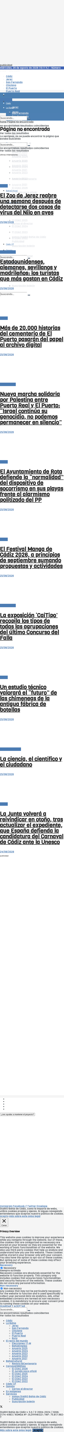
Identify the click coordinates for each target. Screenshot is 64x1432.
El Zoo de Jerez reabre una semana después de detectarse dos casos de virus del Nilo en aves (30, 204)
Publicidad (12, 1104)
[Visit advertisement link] (7, 104)
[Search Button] (29, 145)
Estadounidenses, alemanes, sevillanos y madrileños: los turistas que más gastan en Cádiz (31, 270)
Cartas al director (10, 749)
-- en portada (8, 252)
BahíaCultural (12, 190)
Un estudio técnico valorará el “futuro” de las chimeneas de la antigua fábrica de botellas (28, 698)
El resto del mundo (17, 1341)
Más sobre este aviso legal (15, 1430)
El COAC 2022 (20, 1381)
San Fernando (20, 1328)
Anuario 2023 (20, 1353)
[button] (17, 1114)
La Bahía (11, 1323)
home (3, 122)
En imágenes (13, 1391)
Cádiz (9, 1320)
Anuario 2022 (20, 1356)
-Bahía (4, 186)
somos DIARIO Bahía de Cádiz (29, 1396)
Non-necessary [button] (9, 1285)
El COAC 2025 (20, 220)
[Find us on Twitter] (1, 1407)
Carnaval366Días (16, 1366)
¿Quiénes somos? (16, 1099)
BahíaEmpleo (19, 1346)
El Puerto (17, 1333)
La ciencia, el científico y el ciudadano (31, 761)
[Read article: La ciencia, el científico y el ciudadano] (32, 734)
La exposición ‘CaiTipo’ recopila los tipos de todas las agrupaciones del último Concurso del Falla (29, 626)
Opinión (9, 219)
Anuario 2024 (20, 156)
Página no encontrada (20, 122)
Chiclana (17, 1331)
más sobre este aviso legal (24, 1216)
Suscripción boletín (23, 285)
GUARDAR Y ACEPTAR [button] (12, 1306)
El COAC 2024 (20, 1376)
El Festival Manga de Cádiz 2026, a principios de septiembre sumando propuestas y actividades (31, 557)
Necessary (10, 1268)
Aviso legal (12, 1106)
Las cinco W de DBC (17, 1101)
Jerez (15, 1325)
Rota (14, 1338)
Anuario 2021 (19, 1358)
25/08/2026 (7, 222)
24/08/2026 (7, 851)
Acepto (37, 1430)
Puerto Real (19, 1336)
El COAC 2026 (20, 188)
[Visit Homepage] (31, 87)
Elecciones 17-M (21, 1343)
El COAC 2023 (20, 1379)
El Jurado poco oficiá (24, 1371)
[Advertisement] (32, 32)
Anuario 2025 (20, 152)
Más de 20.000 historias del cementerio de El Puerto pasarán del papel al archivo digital (31, 336)
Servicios (11, 1394)
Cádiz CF (11, 1384)
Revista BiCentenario (24, 1363)
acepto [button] (4, 1216)
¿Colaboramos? (15, 1109)
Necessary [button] (6, 1265)
